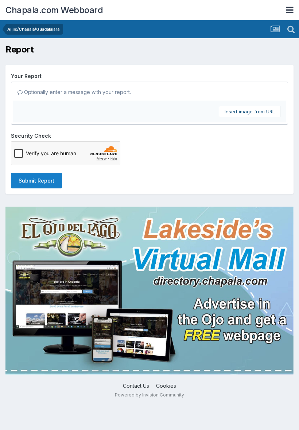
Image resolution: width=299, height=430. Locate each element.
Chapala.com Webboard (54, 10)
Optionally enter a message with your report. (77, 92)
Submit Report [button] (36, 180)
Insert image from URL (250, 111)
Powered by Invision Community (149, 395)
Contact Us (136, 386)
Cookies (166, 386)
